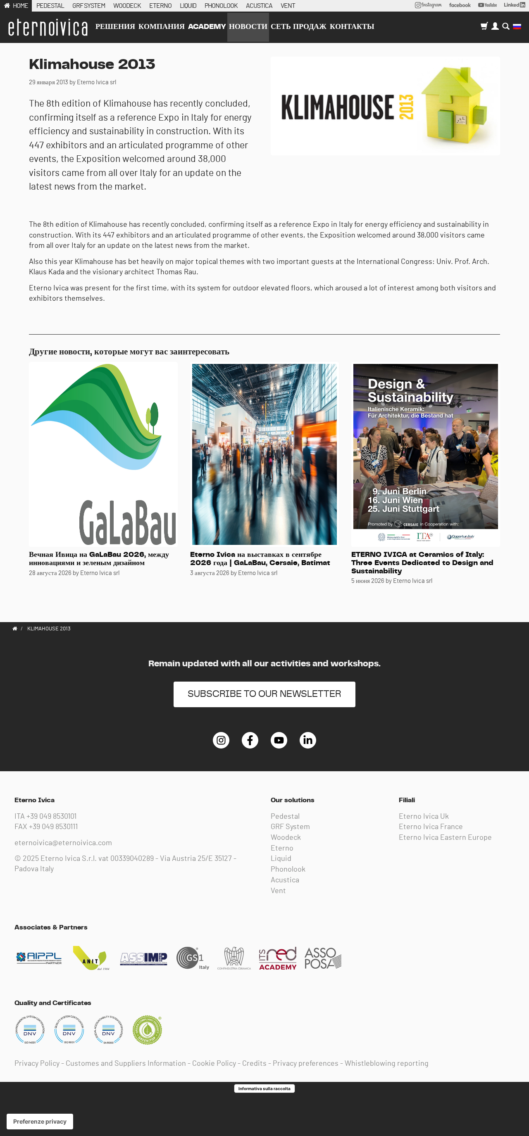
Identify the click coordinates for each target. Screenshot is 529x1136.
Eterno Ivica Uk (424, 816)
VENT (288, 5)
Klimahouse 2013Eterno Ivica (47, 27)
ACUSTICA (259, 5)
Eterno (282, 848)
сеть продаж (298, 27)
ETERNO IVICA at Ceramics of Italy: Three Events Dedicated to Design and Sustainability (422, 563)
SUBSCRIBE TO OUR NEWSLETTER (264, 694)
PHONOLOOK (221, 5)
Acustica (285, 880)
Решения (115, 27)
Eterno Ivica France (431, 827)
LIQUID (188, 5)
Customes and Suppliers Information (126, 1063)
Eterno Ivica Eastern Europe (445, 837)
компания (161, 27)
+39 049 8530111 (53, 827)
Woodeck (286, 837)
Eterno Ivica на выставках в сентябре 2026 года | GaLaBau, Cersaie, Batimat (260, 559)
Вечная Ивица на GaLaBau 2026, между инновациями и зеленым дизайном (99, 559)
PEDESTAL (50, 5)
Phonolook (288, 869)
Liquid (281, 859)
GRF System (290, 827)
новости (248, 27)
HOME (20, 5)
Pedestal (285, 816)
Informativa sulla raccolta (264, 1088)
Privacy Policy (37, 1063)
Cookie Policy (214, 1063)
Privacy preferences (305, 1063)
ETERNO (160, 5)
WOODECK (127, 5)
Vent (278, 891)
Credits (254, 1063)
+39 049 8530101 (51, 816)
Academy (207, 27)
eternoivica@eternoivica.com (63, 843)
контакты (352, 27)
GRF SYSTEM (88, 5)
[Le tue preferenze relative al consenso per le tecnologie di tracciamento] (40, 1121)
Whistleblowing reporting (387, 1063)
